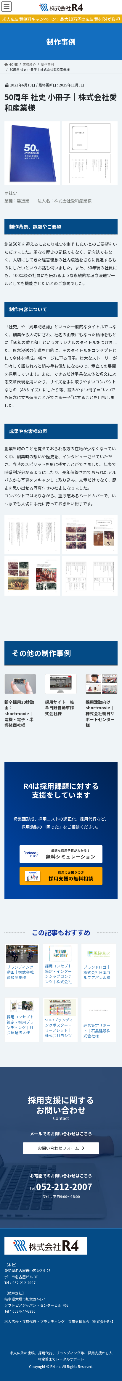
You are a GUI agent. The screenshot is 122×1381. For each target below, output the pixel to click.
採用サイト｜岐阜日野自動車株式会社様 (59, 707)
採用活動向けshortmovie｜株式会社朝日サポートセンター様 (100, 713)
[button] (61, 1148)
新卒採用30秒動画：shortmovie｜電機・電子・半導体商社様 (19, 713)
